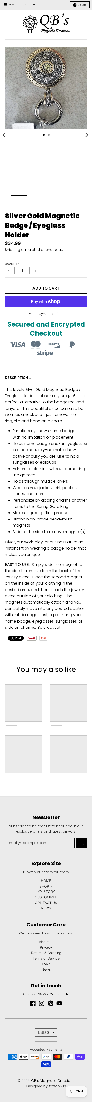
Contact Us (59, 994)
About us (46, 942)
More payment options (46, 314)
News (46, 969)
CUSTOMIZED (46, 897)
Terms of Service (46, 958)
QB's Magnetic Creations (53, 1080)
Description (16, 377)
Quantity (12, 263)
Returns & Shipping (46, 953)
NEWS (46, 908)
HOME (46, 880)
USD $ (27, 5)
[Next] (86, 134)
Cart (82, 5)
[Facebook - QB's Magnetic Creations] (33, 1003)
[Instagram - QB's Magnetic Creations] (42, 1003)
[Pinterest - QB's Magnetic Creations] (50, 1003)
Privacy (46, 947)
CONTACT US (46, 903)
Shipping (12, 249)
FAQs (46, 964)
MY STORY (46, 891)
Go (82, 843)
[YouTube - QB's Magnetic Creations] (59, 1003)
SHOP (44, 886)
